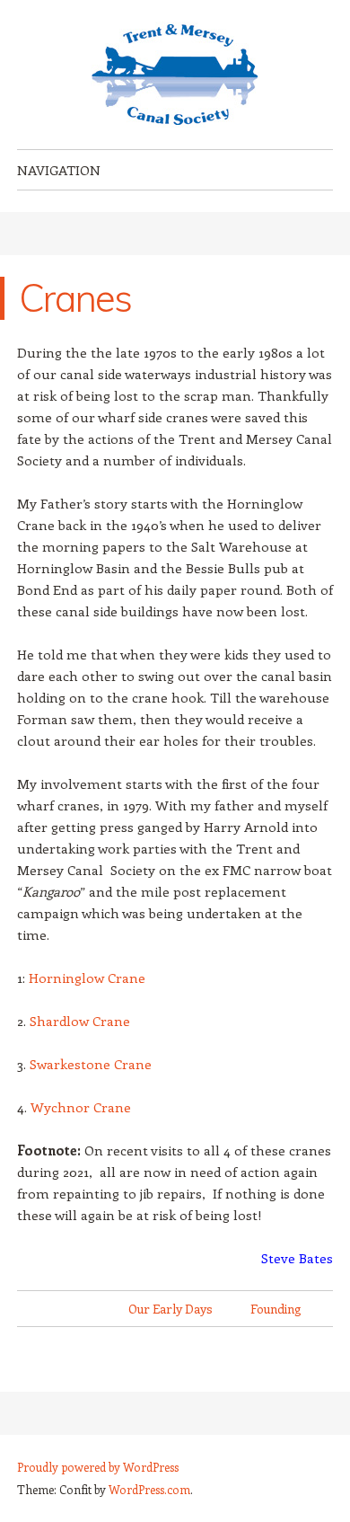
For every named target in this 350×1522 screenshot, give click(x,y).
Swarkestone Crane (91, 1064)
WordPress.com (149, 1489)
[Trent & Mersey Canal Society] (175, 75)
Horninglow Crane (87, 978)
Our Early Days (170, 1308)
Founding (276, 1308)
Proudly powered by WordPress (98, 1466)
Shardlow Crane (80, 1021)
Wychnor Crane (81, 1107)
